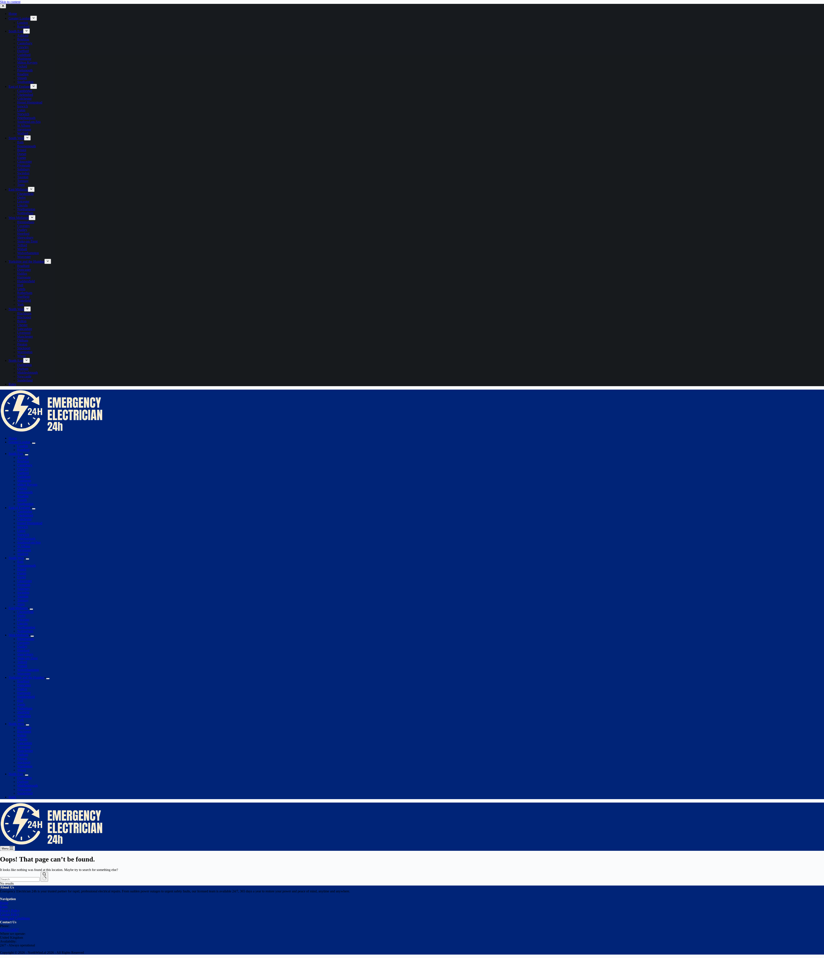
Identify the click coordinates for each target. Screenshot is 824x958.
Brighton (23, 461)
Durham (22, 781)
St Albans (23, 546)
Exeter (21, 577)
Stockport (23, 762)
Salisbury (23, 588)
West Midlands (19, 635)
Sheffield (23, 712)
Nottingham (25, 631)
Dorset (21, 573)
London (22, 446)
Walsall (22, 666)
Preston (22, 758)
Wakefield (24, 716)
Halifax (22, 689)
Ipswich (22, 527)
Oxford (22, 488)
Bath (20, 561)
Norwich (23, 534)
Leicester (23, 619)
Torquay (23, 600)
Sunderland (25, 793)
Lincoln (22, 623)
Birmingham (25, 639)
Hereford (23, 650)
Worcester (24, 673)
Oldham (22, 754)
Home (13, 438)
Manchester (25, 751)
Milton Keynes (27, 484)
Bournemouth (26, 565)
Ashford (22, 457)
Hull (20, 700)
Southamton (25, 504)
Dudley (22, 646)
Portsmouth (25, 492)
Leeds (21, 704)
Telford (22, 662)
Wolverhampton (28, 670)
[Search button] (44, 877)
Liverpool (23, 747)
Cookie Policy (9, 914)
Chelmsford (25, 515)
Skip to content (10, 2)
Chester (22, 739)
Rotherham (24, 708)
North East (16, 774)
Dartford (23, 473)
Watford (22, 554)
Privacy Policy (10, 910)
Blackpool (24, 731)
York (20, 720)
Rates (12, 797)
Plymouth (23, 585)
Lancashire (24, 743)
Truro (21, 604)
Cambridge (24, 511)
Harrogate (24, 693)
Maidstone (24, 480)
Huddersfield (26, 697)
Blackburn (24, 727)
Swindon (23, 592)
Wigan (21, 770)
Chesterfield (25, 612)
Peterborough (26, 538)
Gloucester (24, 581)
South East (16, 453)
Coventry (23, 643)
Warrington (24, 766)
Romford (23, 450)
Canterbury (24, 465)
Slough (22, 500)
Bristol (21, 569)
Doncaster (24, 685)
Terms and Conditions (15, 918)
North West (16, 724)
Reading (23, 496)
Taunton (22, 596)
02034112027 (9, 930)
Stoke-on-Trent (27, 658)
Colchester (24, 519)
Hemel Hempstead (29, 523)
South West (16, 558)
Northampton (26, 627)
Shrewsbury (25, 654)
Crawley (23, 469)
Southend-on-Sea (29, 542)
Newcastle (24, 789)
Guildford (23, 477)
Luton (21, 531)
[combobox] (20, 879)
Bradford (23, 681)
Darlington (24, 778)
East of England (19, 507)
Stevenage (24, 550)
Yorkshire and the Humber (26, 677)
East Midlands (18, 608)
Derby (21, 616)
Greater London (19, 442)
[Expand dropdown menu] (33, 443)
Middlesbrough (27, 785)
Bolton (21, 735)
